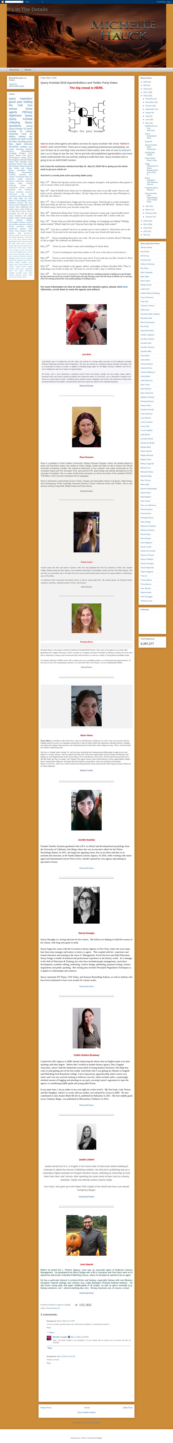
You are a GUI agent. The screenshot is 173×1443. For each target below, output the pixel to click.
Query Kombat (20, 119)
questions (28, 192)
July (147, 116)
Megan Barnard (147, 455)
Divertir (24, 196)
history (11, 227)
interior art (19, 258)
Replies (52, 1332)
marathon (29, 258)
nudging (29, 227)
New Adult (13, 198)
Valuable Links (26, 162)
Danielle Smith (146, 318)
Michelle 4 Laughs (60, 1337)
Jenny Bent (145, 356)
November (150, 102)
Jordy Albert (28, 237)
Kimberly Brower (147, 401)
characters (28, 190)
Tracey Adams (146, 580)
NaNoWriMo (12, 241)
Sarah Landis (146, 547)
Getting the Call (20, 103)
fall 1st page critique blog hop (20, 166)
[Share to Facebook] (87, 1305)
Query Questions (20, 124)
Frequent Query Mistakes (151, 189)
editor (16, 224)
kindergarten (24, 205)
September (150, 109)
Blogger (99, 1438)
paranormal (13, 229)
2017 (145, 92)
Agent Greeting (25, 183)
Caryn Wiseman (147, 297)
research (26, 264)
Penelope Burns (147, 518)
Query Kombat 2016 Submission (151, 147)
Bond (17, 211)
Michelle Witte (146, 476)
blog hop (28, 177)
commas (29, 252)
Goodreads (20, 177)
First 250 (23, 235)
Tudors (30, 246)
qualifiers (24, 262)
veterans (11, 275)
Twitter (90, 386)
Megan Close (146, 459)
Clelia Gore (145, 310)
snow (17, 231)
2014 (145, 224)
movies (22, 187)
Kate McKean (146, 389)
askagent (16, 250)
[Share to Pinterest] (90, 1305)
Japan (30, 196)
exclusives (15, 256)
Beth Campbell (146, 272)
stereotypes (28, 270)
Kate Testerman (147, 393)
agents (13, 112)
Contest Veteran (26, 211)
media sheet (13, 260)
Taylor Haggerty (147, 572)
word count (12, 277)
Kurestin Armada (147, 410)
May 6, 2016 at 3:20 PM (80, 1337)
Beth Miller (145, 277)
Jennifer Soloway (147, 347)
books (16, 168)
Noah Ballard (146, 497)
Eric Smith (145, 326)
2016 (145, 96)
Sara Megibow (146, 543)
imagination (12, 258)
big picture (29, 250)
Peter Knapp (146, 522)
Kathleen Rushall (147, 397)
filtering (29, 224)
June (148, 120)
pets (25, 260)
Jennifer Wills (146, 351)
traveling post (15, 190)
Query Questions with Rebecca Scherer (151, 181)
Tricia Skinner (146, 584)
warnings (18, 275)
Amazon (11, 235)
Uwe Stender (146, 588)
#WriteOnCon (28, 233)
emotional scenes (17, 185)
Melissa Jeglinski (147, 464)
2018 (145, 89)
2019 (145, 85)
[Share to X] (85, 1305)
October (149, 106)
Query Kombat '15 (17, 129)
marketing (28, 181)
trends (25, 273)
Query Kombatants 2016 (151, 136)
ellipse (28, 254)
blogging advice (22, 252)
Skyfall (22, 218)
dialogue (29, 220)
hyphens (29, 256)
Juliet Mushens (147, 380)
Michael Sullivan (27, 239)
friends (23, 160)
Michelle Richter (147, 472)
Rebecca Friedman (148, 526)
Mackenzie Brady (147, 443)
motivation (20, 227)
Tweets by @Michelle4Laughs (16, 85)
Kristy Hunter (146, 405)
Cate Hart (144, 302)
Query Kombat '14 (20, 130)
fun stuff (22, 139)
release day (26, 136)
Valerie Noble (146, 592)
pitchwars (12, 164)
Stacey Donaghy (147, 563)
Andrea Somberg (147, 264)
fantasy (11, 192)
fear (10, 168)
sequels (29, 187)
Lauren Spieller (147, 430)
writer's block (22, 277)
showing (11, 268)
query (12, 98)
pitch (18, 207)
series (17, 209)
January (149, 217)
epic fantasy (26, 168)
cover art (26, 134)
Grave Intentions (15, 216)
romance (11, 266)
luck (24, 258)
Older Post (127, 1408)
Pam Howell (145, 501)
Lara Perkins (146, 418)
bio (10, 252)
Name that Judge (24, 164)
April (148, 206)
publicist (17, 262)
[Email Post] (76, 1305)
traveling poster (25, 141)
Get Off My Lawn (25, 214)
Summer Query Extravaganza (20, 150)
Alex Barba (145, 252)
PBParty (27, 112)
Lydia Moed (145, 434)
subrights (12, 273)
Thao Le (144, 576)
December (150, 99)
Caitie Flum (145, 289)
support (11, 183)
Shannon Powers (147, 555)
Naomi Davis (146, 493)
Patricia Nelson (147, 509)
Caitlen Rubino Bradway (150, 293)
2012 (145, 231)
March (148, 210)
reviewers (28, 179)
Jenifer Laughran (147, 335)
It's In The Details (27, 9)
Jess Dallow (145, 360)
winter (22, 209)
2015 (145, 221)
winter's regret (27, 275)
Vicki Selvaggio (147, 597)
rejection (23, 229)
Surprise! (148, 141)
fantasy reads (15, 179)
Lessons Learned (17, 175)
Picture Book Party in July (151, 159)
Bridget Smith (146, 285)
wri (17, 277)
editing (12, 136)
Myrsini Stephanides (149, 489)
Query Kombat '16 (53, 1308)
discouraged (13, 222)
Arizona (17, 235)
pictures (29, 260)
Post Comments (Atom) (91, 1422)
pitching (11, 262)
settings (30, 266)
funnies (11, 205)
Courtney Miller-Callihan (150, 314)
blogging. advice (26, 201)
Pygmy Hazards (22, 241)
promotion (21, 170)
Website (28, 70)
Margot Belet (146, 447)
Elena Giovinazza (148, 322)
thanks (29, 231)
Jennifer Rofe (146, 343)
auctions (22, 250)
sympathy (19, 273)
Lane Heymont (146, 414)
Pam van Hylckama (148, 505)
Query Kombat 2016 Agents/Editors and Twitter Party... (151, 197)
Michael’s (126, 150)
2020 (145, 82)
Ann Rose (144, 268)
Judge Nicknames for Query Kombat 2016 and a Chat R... (151, 169)
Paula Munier (146, 513)
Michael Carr (146, 468)
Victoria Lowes (146, 601)
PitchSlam (13, 147)
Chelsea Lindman (148, 306)
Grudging (12, 153)
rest (31, 264)
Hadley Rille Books (18, 237)
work (19, 233)
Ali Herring (145, 256)
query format (18, 264)
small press (20, 268)
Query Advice (15, 155)
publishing (24, 207)
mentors (12, 207)
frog (21, 256)
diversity (20, 203)
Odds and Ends (25, 198)
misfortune (20, 260)
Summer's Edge (22, 246)
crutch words (13, 254)
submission (13, 194)
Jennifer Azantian (147, 339)
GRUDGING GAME (150, 154)
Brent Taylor (145, 281)
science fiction (21, 266)
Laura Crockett (146, 422)
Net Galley (28, 216)
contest (23, 147)
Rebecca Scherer (148, 530)
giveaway (20, 149)
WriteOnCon (12, 248)
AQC (20, 196)
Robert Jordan (14, 218)
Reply (49, 1328)
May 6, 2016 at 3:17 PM (65, 1321)
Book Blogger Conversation (20, 171)
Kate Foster (145, 385)
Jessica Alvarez (147, 364)
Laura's (48, 153)
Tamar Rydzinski (147, 568)
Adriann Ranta (146, 247)
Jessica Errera (146, 368)
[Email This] (80, 1305)
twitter (30, 273)
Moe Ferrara (146, 480)
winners (11, 233)
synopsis (23, 231)
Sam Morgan (146, 538)
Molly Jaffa (145, 484)
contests (13, 139)
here (125, 287)
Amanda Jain (146, 260)
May (147, 123)
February (149, 213)
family (11, 170)
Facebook (12, 214)
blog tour (14, 252)
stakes (21, 270)
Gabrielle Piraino (147, 331)
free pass (28, 203)
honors (24, 256)
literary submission (16, 181)
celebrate (12, 203)
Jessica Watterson (148, 372)
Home (87, 1408)
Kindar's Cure (26, 153)
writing (29, 126)
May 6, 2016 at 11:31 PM (66, 1356)
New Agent (15, 144)
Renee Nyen (146, 534)
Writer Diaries (22, 248)
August (149, 113)
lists (30, 205)
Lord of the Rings (15, 239)
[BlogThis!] (83, 1305)
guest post (15, 101)
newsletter (20, 192)
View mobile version (86, 1412)
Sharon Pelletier (147, 559)
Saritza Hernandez (148, 551)
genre (17, 205)
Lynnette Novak (147, 439)
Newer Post (46, 1408)
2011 (145, 235)
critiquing (14, 122)
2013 (145, 228)
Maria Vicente (146, 451)
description (21, 254)
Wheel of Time (14, 201)
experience (23, 224)
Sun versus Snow (20, 107)
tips (23, 194)
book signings (15, 220)
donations (22, 222)
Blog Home (14, 70)
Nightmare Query (20, 115)
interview (28, 144)
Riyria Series (20, 243)
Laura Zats (145, 426)
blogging (29, 218)
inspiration (26, 98)
